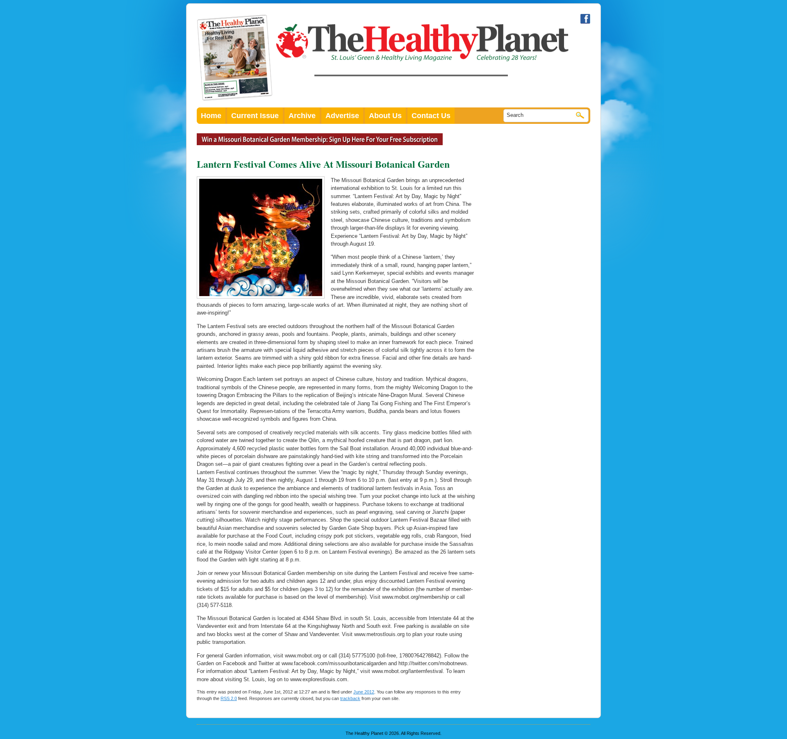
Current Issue (255, 116)
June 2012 (363, 691)
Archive (302, 116)
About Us (385, 116)
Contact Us (431, 116)
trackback (350, 698)
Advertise (342, 116)
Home (211, 116)
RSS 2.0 (229, 698)
